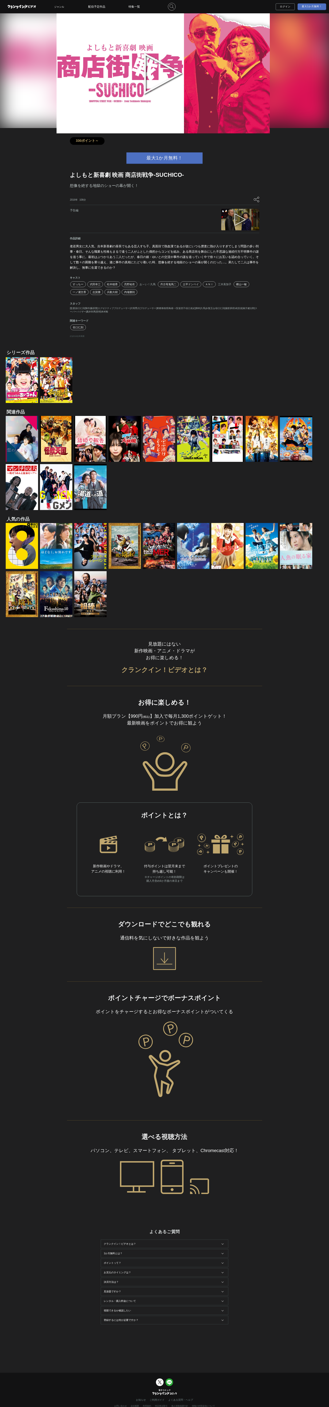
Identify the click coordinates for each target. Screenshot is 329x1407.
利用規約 (147, 1406)
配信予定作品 (96, 6)
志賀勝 (97, 292)
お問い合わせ (120, 1406)
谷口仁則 (78, 327)
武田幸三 (95, 284)
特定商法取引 (161, 1406)
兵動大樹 (112, 292)
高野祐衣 (129, 284)
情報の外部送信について (203, 1406)
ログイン (285, 6)
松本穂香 (112, 284)
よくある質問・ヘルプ (180, 1399)
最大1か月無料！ (312, 6)
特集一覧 (134, 6)
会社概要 (135, 1406)
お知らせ (141, 1399)
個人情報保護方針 (179, 1406)
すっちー (78, 284)
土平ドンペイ (191, 284)
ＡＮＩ (209, 284)
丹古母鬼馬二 (168, 284)
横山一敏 (241, 284)
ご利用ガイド (157, 1399)
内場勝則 (129, 292)
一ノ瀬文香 (79, 292)
